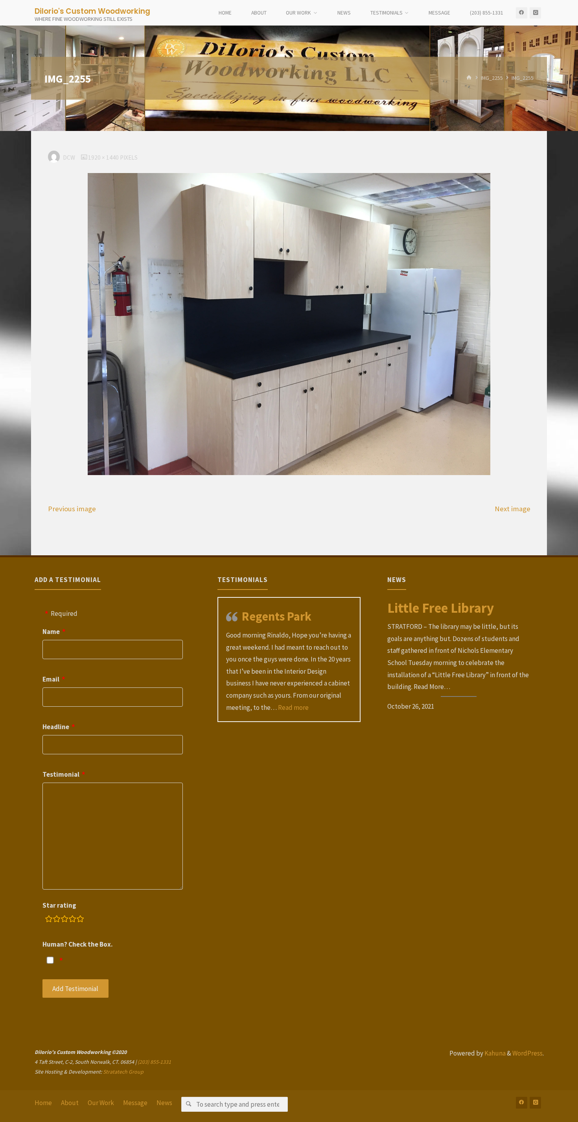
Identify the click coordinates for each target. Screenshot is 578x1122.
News (164, 1102)
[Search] (188, 1104)
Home (43, 1102)
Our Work (101, 1102)
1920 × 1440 (104, 157)
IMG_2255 (492, 78)
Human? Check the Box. (77, 944)
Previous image (72, 508)
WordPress (527, 1053)
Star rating (59, 905)
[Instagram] (535, 12)
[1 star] (49, 920)
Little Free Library (440, 608)
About (70, 1102)
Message (135, 1102)
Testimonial (60, 774)
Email (50, 679)
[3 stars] (64, 920)
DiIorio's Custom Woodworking (92, 11)
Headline (55, 726)
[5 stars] (80, 920)
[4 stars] (72, 920)
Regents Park (276, 616)
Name (51, 631)
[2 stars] (57, 920)
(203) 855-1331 (154, 1061)
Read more (293, 707)
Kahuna (494, 1053)
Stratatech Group (123, 1071)
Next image (512, 508)
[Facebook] (521, 12)
